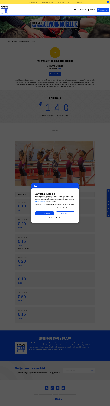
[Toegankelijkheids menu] (108, 2)
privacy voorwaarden (40, 201)
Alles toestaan (45, 213)
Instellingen (65, 213)
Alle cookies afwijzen (55, 217)
